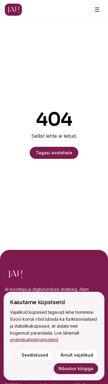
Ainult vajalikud (77, 354)
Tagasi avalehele (54, 152)
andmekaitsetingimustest (34, 339)
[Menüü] (97, 10)
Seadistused (35, 354)
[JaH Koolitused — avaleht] (13, 10)
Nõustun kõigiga (75, 368)
